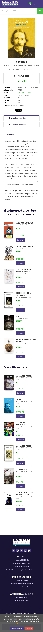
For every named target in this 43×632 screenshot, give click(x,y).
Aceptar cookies (16, 628)
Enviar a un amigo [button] (18, 124)
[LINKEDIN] (29, 550)
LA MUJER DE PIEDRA (24, 246)
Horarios (21, 604)
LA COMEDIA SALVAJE (24, 223)
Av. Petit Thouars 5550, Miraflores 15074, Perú (21, 570)
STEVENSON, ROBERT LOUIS (21, 70)
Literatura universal (25, 93)
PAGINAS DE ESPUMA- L (28, 87)
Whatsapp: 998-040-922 (21, 560)
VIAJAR (18, 399)
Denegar (29, 628)
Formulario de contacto (21, 566)
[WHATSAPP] (25, 550)
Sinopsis (10, 135)
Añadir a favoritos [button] (18, 118)
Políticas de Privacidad (21, 587)
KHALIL (19, 316)
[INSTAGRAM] (17, 550)
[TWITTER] (21, 550)
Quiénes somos (21, 597)
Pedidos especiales (21, 600)
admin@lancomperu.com (21, 563)
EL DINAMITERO (22, 469)
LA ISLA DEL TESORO (24, 376)
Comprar (20, 240)
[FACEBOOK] (13, 550)
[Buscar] (40, 11)
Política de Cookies (21, 580)
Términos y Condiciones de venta (21, 583)
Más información (23, 624)
